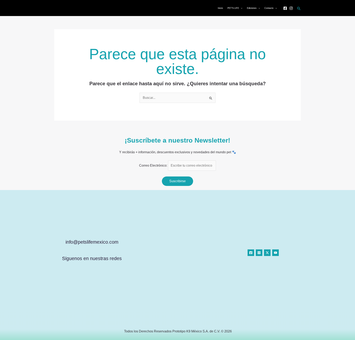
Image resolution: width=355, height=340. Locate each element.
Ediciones (252, 8)
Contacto (268, 8)
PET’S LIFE (233, 8)
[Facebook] (285, 8)
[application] (240, 8)
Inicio (220, 8)
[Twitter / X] (267, 252)
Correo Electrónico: (153, 165)
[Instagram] (291, 8)
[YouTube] (275, 252)
